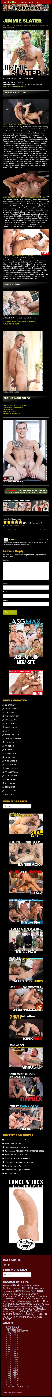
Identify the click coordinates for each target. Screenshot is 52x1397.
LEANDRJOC (10, 742)
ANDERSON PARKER (13, 738)
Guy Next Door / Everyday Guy (12, 525)
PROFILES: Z (13, 1384)
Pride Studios (7, 27)
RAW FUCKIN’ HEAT (11, 324)
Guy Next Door (26, 1301)
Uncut (30, 1317)
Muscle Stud (34, 1308)
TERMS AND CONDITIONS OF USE (19, 1386)
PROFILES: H (13, 1347)
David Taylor (23, 1155)
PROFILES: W (13, 1378)
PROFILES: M (13, 1358)
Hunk (6, 1306)
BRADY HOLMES (11, 768)
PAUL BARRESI (24, 1158)
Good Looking (16, 1301)
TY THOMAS (28, 1162)
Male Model (31, 1306)
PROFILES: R (13, 1368)
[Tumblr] (9, 1265)
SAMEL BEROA (11, 720)
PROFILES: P (13, 1364)
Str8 (35, 1314)
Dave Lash (22, 1140)
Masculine (13, 1309)
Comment (6, 560)
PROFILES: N (13, 1360)
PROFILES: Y (13, 1382)
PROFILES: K (13, 1354)
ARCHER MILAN (11, 761)
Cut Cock (22, 1294)
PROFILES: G (13, 1345)
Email (5, 592)
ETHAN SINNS (10, 757)
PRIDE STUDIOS (9, 411)
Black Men (12, 1291)
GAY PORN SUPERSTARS (18, 1331)
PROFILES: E (13, 1341)
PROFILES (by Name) (13, 1329)
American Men (18, 25)
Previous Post (11, 530)
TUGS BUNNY (10, 765)
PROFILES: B (13, 1335)
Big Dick (27, 1288)
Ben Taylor (14, 1173)
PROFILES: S (13, 1370)
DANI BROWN (10, 753)
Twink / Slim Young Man (15, 1317)
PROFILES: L (13, 1356)
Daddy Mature (9, 1299)
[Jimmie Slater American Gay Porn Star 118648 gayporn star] (26, 492)
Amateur (7, 1286)
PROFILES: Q (13, 1366)
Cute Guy (24, 1296)
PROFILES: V (13, 1376)
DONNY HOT (10, 787)
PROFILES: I (13, 1349)
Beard (36, 1286)
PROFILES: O (13, 1362)
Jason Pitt (22, 1166)
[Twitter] (5, 1265)
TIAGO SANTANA (11, 776)
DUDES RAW (8, 409)
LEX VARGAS (10, 712)
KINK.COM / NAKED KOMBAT (15, 405)
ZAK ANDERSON (11, 772)
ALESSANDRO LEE (12, 783)
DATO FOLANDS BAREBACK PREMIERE (19, 322)
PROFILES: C (13, 1337)
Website (5, 600)
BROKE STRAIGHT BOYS (13, 413)
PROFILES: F (13, 1343)
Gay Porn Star (38, 1298)
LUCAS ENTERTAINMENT (13, 407)
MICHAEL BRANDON (20, 1147)
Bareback (27, 1285)
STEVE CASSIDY (11, 709)
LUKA (7, 731)
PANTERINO (10, 746)
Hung (47, 1304)
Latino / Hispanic (17, 1306)
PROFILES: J (13, 1351)
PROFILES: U (13, 1374)
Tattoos (24, 525)
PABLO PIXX (10, 794)
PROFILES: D (13, 1339)
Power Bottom (15, 1311)
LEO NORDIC (10, 724)
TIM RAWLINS (15, 1143)
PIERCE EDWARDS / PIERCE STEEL (30, 1151)
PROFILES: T (13, 1372)
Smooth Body (23, 1314)
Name (5, 583)
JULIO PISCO (10, 750)
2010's (11, 25)
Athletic (16, 1285)
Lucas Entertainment (42, 25)
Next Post (42, 530)
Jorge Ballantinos (23, 1170)
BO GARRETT (10, 705)
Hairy (24, 1304)
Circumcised (27, 1291)
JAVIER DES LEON (12, 735)
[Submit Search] (5, 806)
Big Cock (17, 1288)
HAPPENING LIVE (12, 1327)
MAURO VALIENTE (12, 727)
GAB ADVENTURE (12, 716)
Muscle (20, 1309)
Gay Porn (25, 1298)
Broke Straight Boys (29, 25)
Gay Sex (6, 1301)
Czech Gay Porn (39, 1296)
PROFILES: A (13, 1333)
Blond (19, 1290)
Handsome (35, 1303)
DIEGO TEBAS (10, 791)
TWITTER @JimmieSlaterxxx (14, 86)
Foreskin (18, 1299)
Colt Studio (14, 1294)
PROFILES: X (13, 1380)
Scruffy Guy (28, 1311)
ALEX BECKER (10, 780)
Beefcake (8, 1288)
